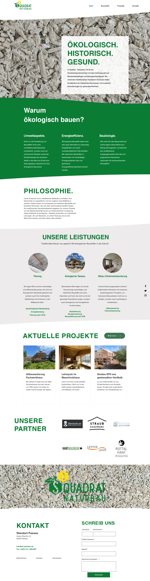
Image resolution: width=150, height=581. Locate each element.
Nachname (97, 529)
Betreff (84, 549)
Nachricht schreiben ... (90, 559)
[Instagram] (145, 295)
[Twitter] (145, 290)
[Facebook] (145, 286)
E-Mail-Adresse (88, 539)
